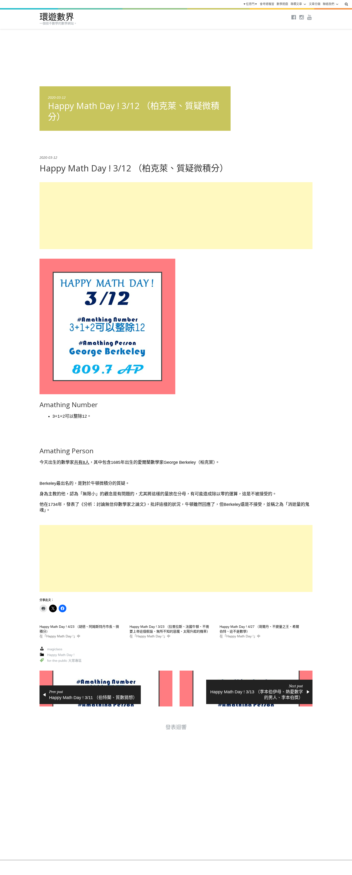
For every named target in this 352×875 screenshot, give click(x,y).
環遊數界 (57, 17)
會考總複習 (267, 4)
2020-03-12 (57, 97)
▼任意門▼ (250, 4)
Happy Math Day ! (60, 655)
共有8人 (81, 462)
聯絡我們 (328, 4)
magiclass (54, 649)
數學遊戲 (282, 4)
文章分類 (314, 4)
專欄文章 (296, 4)
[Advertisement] (176, 215)
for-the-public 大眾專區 (64, 660)
